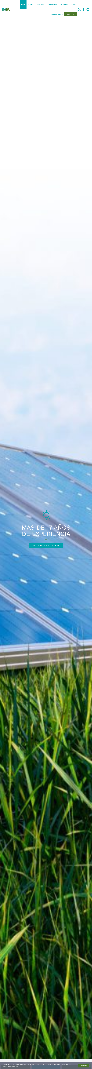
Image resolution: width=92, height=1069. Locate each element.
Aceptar (83, 1065)
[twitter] (79, 9)
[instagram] (88, 9)
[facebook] (83, 9)
